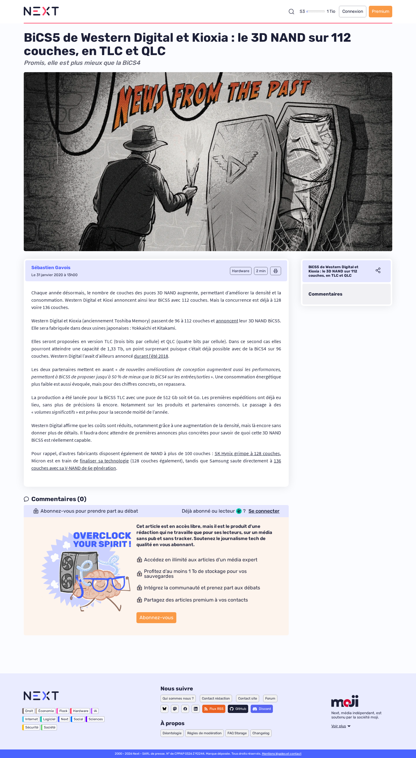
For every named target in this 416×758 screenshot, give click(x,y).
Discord (265, 709)
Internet (31, 719)
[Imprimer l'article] (275, 271)
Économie (46, 711)
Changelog (261, 733)
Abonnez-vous (156, 617)
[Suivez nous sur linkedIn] (196, 709)
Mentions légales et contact (281, 754)
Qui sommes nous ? (178, 698)
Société (49, 727)
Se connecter (264, 511)
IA (95, 711)
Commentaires (325, 294)
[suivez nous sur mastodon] (175, 709)
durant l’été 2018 (151, 356)
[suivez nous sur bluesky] (164, 709)
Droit (29, 711)
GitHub (240, 709)
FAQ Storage (237, 733)
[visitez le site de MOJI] (344, 705)
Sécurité (31, 727)
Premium (380, 11)
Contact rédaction (216, 698)
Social (78, 719)
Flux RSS (217, 709)
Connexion (352, 11)
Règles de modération (204, 733)
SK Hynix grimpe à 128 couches (247, 453)
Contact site (247, 698)
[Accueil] (41, 11)
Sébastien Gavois (50, 267)
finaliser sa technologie (104, 461)
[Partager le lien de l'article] (378, 271)
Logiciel (49, 719)
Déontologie (172, 733)
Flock (63, 711)
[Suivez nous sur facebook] (185, 709)
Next (64, 719)
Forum (270, 698)
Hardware (80, 711)
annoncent (227, 321)
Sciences (96, 719)
